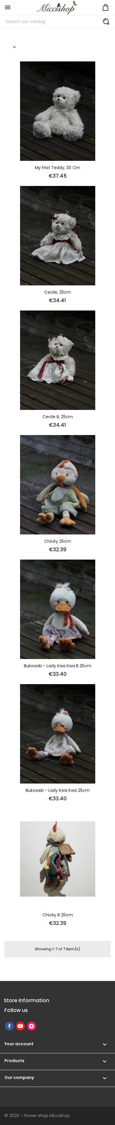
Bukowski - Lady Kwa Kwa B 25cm (57, 666)
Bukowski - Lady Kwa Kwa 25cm (58, 790)
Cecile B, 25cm (57, 417)
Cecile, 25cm (57, 292)
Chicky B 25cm (57, 915)
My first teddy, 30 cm (57, 168)
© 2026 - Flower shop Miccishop (37, 1116)
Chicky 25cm (57, 541)
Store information (26, 1000)
